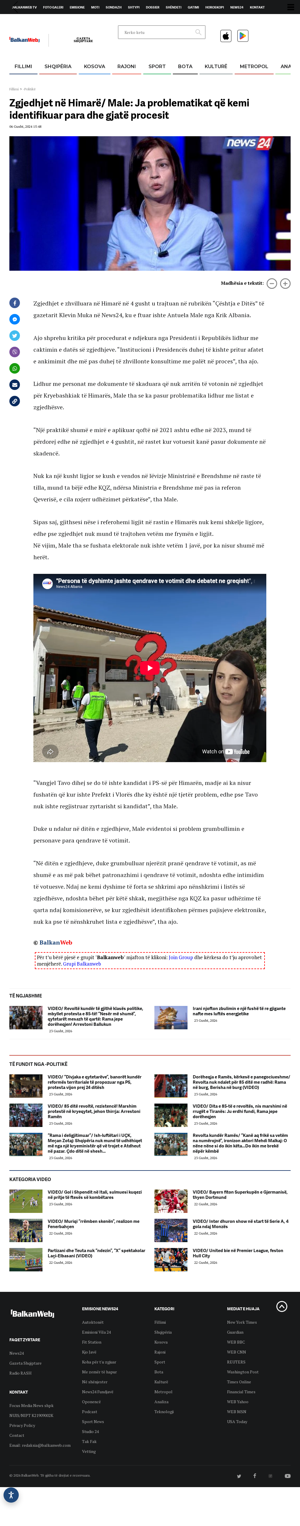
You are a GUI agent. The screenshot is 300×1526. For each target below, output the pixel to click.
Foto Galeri (53, 7)
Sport (157, 66)
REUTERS (236, 1362)
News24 (236, 7)
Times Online (239, 1382)
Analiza (161, 1401)
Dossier (152, 7)
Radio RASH (20, 1373)
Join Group (181, 957)
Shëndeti (173, 7)
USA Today (237, 1421)
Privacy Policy (22, 1425)
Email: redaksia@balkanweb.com (40, 1445)
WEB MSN (236, 1411)
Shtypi (133, 7)
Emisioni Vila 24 (96, 1332)
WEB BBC (236, 1342)
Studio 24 (90, 1431)
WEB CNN (236, 1352)
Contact (16, 1435)
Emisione (77, 7)
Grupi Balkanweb (82, 963)
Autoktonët (93, 1322)
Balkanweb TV (24, 7)
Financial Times (241, 1391)
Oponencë (91, 1401)
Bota (185, 66)
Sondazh (114, 7)
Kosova (94, 66)
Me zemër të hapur (99, 1372)
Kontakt (257, 7)
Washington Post (243, 1372)
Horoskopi (214, 7)
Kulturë (216, 66)
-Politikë (29, 89)
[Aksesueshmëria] (11, 1495)
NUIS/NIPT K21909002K (31, 1415)
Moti (95, 7)
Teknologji (164, 1411)
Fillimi (23, 66)
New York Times (242, 1322)
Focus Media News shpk (31, 1405)
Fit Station (91, 1342)
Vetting (89, 1451)
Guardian (235, 1332)
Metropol (254, 66)
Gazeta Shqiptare (25, 1363)
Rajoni (126, 66)
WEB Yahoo (237, 1401)
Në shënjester (95, 1382)
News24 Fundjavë (97, 1391)
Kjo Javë (89, 1352)
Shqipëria (58, 66)
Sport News (93, 1421)
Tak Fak (89, 1441)
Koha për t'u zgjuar (99, 1362)
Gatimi (193, 7)
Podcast (89, 1411)
